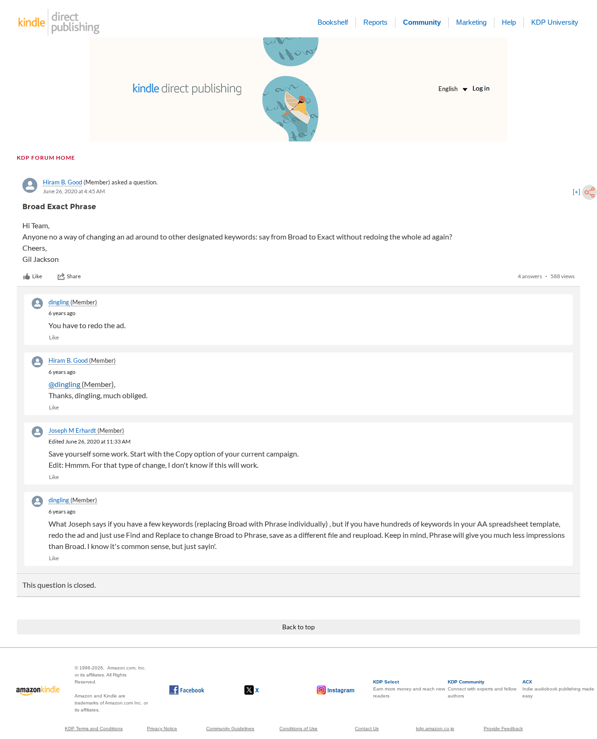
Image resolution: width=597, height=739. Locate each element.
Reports (375, 22)
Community (422, 22)
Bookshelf (333, 22)
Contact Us (367, 728)
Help (509, 22)
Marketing (471, 22)
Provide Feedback (503, 728)
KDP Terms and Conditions (94, 728)
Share (74, 276)
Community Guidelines (230, 728)
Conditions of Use (298, 728)
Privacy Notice (162, 728)
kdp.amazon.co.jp (435, 728)
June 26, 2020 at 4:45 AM (74, 191)
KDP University (554, 22)
